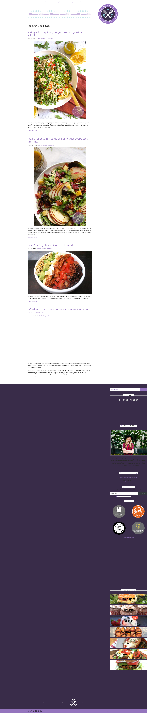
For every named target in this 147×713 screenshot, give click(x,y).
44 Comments (51, 316)
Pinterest (103, 702)
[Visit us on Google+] (130, 399)
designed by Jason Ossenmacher (110, 711)
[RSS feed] (137, 399)
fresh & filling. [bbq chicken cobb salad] (51, 245)
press (76, 2)
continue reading (33, 130)
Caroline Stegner (41, 38)
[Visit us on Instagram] (134, 399)
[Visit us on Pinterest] (127, 399)
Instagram (114, 702)
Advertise (64, 702)
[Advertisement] (128, 412)
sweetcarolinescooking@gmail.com (128, 477)
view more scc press (129, 537)
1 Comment (49, 248)
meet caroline (52, 2)
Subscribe (142, 493)
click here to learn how (128, 482)
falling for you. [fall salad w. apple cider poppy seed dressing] (58, 140)
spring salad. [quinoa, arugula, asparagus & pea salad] (56, 34)
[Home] (107, 14)
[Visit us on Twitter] (31, 711)
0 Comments (49, 38)
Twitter (93, 702)
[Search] (143, 389)
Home (32, 702)
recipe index (39, 2)
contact (84, 2)
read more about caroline (128, 468)
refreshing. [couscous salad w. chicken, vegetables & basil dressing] (58, 311)
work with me (65, 2)
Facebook (83, 702)
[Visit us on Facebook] (28, 711)
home (29, 2)
